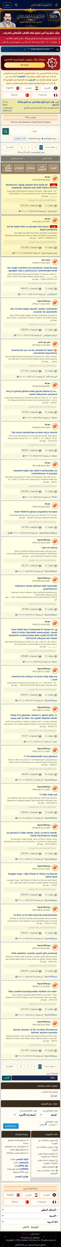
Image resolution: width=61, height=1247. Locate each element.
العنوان (54, 168)
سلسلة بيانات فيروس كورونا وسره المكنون (24, 60)
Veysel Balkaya (43, 301)
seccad (47, 219)
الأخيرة (11, 147)
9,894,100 (7, 111)
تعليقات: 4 (49, 248)
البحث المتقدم (20, 139)
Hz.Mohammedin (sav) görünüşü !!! (40, 756)
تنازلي (42, 1125)
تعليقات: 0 (49, 371)
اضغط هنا (25, 65)
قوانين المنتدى (21, 1177)
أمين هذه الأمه (44, 342)
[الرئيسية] (56, 5)
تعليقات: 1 (49, 206)
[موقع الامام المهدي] (41, 5)
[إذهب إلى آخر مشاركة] (20, 211)
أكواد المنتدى (22, 1159)
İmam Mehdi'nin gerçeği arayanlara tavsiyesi (35, 512)
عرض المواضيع (50, 138)
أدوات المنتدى (46, 158)
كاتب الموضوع (42, 168)
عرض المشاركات (34, 138)
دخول (7, 5)
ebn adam (46, 260)
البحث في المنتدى (17, 158)
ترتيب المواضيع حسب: (28, 1111)
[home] (57, 49)
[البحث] (5, 131)
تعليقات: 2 (49, 695)
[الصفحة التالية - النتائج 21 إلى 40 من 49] (21, 147)
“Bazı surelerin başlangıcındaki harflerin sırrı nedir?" (32, 992)
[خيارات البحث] (16, 5)
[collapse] (4, 1085)
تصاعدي (52, 1125)
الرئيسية (34, 1227)
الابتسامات (23, 1163)
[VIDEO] (24, 1169)
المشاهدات (19, 168)
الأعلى (6, 1078)
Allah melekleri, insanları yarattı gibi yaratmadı (34, 953)
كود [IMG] (23, 1166)
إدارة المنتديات (53, 108)
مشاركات (30, 168)
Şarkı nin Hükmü (49, 548)
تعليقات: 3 (49, 450)
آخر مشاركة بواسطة (8, 167)
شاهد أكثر (45, 196)
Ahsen (47, 177)
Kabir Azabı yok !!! (48, 795)
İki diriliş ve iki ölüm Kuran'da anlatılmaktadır (35, 915)
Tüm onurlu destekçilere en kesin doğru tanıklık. (34, 433)
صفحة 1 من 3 (50, 147)
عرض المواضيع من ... (49, 1111)
